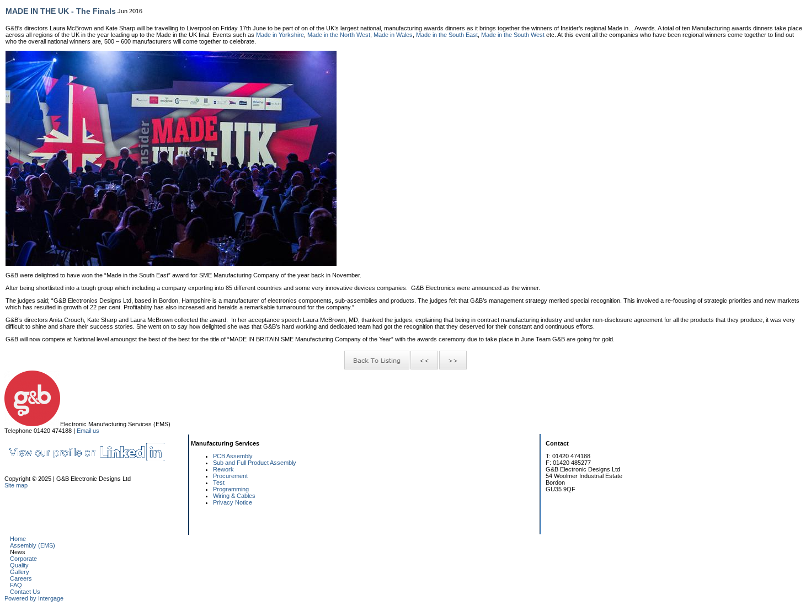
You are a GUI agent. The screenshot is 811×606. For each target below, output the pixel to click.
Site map (16, 485)
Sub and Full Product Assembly (254, 462)
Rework (223, 469)
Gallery (19, 572)
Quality (19, 565)
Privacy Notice (232, 502)
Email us (88, 430)
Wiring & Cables (234, 495)
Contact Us (25, 591)
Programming (231, 489)
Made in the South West (513, 34)
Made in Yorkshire (280, 34)
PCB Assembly (233, 456)
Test (219, 482)
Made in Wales (393, 34)
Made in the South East (447, 34)
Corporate (23, 558)
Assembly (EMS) (32, 545)
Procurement (230, 476)
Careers (21, 578)
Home (18, 538)
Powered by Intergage (33, 598)
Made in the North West (338, 34)
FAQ (16, 585)
